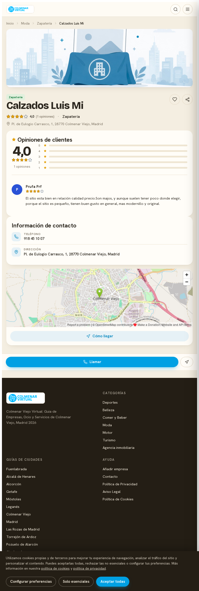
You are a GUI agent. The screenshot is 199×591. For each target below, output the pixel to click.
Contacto (110, 476)
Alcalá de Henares (20, 476)
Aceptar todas (112, 581)
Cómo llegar (102, 336)
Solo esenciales (76, 581)
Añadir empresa (115, 469)
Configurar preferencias (31, 581)
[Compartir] (187, 99)
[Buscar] (175, 9)
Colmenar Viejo (18, 514)
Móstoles (13, 499)
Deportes (110, 402)
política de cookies (55, 568)
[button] (99, 58)
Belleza (108, 410)
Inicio (10, 23)
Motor (108, 432)
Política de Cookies (118, 499)
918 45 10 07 (34, 238)
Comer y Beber (115, 417)
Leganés (12, 506)
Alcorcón (13, 484)
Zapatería (44, 23)
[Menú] (187, 9)
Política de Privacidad (120, 484)
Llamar (95, 361)
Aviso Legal (112, 491)
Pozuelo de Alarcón (22, 544)
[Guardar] (174, 99)
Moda (25, 23)
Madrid (12, 521)
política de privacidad (89, 568)
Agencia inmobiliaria (118, 447)
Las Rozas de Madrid (23, 529)
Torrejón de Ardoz (21, 536)
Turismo (109, 440)
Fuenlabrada (16, 469)
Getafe (11, 491)
